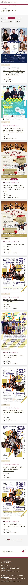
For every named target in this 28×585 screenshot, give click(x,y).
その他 (16, 21)
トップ (2, 5)
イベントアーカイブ (9, 551)
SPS (14, 578)
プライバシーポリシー (14, 575)
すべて (4, 18)
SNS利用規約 (21, 575)
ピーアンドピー (23, 578)
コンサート (11, 18)
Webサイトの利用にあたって (6, 575)
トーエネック (17, 578)
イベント (19, 18)
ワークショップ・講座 (7, 21)
